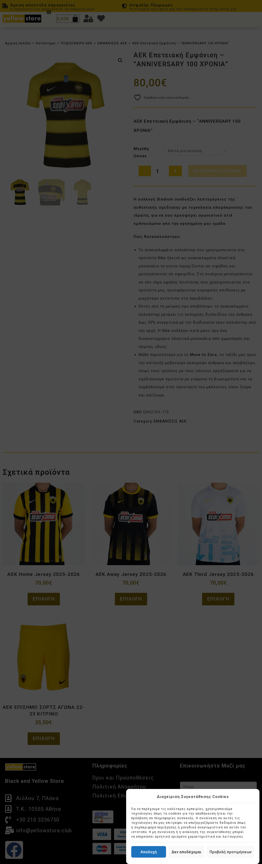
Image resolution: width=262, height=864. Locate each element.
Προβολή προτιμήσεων (231, 852)
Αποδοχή (148, 852)
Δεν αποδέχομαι (186, 852)
